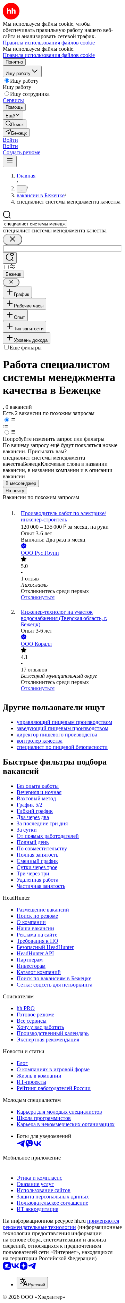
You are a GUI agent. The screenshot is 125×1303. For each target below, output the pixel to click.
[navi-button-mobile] (10, 161)
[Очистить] (12, 239)
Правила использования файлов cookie (49, 55)
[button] (10, 140)
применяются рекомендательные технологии (61, 1224)
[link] (14, 123)
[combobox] (35, 224)
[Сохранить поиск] (10, 258)
